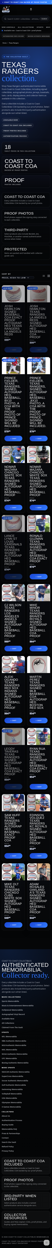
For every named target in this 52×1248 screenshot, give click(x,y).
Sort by (6, 274)
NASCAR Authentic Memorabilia (16, 1072)
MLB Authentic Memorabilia (14, 1045)
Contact (5, 1138)
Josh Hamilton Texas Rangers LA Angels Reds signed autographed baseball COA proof (38, 321)
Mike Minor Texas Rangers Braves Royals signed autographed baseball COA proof (38, 620)
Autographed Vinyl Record (13, 36)
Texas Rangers (14, 43)
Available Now (11, 120)
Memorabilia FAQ (9, 1129)
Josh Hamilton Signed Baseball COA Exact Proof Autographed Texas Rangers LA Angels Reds (13, 320)
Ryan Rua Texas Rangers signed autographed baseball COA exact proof (38, 760)
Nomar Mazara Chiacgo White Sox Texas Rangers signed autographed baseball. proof (13, 481)
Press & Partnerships (11, 1133)
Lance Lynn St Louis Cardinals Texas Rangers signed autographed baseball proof (13, 550)
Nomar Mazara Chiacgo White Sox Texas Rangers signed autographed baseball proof (38, 481)
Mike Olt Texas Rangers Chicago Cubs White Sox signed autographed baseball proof (13, 898)
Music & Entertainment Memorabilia (17, 1005)
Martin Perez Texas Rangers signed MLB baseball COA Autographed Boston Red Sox (38, 692)
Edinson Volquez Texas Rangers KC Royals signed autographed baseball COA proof (38, 829)
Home (5, 43)
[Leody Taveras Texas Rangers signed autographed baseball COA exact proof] (13, 736)
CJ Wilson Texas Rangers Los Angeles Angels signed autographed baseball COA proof (13, 620)
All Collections (26, 27)
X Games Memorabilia (11, 1107)
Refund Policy (8, 1146)
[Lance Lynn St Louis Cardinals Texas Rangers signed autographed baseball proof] (13, 523)
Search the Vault (9, 1142)
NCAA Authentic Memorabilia (14, 1054)
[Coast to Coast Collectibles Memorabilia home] (14, 10)
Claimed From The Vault (12, 1027)
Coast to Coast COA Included (18, 125)
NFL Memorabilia (9, 1036)
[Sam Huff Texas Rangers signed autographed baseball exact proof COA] (13, 802)
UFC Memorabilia (9, 1058)
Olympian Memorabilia (12, 1102)
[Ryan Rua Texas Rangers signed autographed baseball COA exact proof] (38, 736)
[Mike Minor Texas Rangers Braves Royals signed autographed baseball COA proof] (38, 592)
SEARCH (44, 19)
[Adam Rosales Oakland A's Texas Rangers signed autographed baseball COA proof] (38, 871)
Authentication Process (15, 136)
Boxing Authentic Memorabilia (15, 1063)
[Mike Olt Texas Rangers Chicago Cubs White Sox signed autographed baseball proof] (13, 871)
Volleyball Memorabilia (12, 1094)
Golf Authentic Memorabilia (14, 1085)
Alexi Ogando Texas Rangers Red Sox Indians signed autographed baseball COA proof (13, 692)
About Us (6, 1116)
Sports (40, 27)
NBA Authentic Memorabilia (14, 1041)
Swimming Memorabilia (12, 1089)
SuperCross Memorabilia (12, 1076)
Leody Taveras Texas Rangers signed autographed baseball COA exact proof (13, 761)
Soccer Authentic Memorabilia (15, 1080)
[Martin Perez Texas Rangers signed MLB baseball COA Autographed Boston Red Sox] (38, 664)
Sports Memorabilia (10, 1001)
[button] (30, 9)
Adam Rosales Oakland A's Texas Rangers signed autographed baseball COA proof (38, 898)
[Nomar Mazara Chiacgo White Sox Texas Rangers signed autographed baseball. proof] (13, 454)
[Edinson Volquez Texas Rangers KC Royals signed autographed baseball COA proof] (38, 802)
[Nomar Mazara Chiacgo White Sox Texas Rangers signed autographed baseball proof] (38, 454)
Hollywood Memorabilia (12, 1010)
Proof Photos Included (15, 131)
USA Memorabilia (9, 1098)
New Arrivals (8, 27)
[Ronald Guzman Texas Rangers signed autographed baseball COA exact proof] (38, 523)
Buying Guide (7, 1124)
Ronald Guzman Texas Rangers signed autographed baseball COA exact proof (38, 548)
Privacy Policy (8, 1151)
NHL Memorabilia (9, 1049)
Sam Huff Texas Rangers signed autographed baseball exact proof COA (13, 827)
